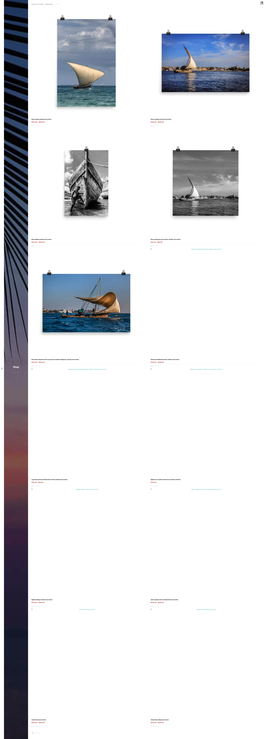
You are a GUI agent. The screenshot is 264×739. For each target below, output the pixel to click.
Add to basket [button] (155, 486)
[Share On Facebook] (12, 372)
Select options (36, 125)
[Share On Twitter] (15, 372)
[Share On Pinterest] (17, 372)
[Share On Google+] (20, 372)
